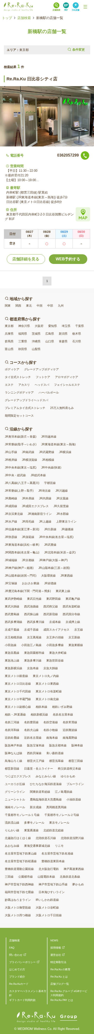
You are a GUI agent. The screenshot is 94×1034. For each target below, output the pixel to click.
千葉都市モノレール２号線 (61, 815)
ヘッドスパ (42, 384)
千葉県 (79, 326)
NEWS (54, 940)
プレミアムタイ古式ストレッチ (25, 408)
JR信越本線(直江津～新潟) (22, 529)
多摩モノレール (34, 822)
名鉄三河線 (12, 722)
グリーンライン (15, 791)
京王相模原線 (13, 637)
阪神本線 (77, 745)
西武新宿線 (50, 614)
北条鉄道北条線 (70, 876)
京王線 (78, 629)
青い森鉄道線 (55, 753)
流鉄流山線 (12, 822)
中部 (50, 305)
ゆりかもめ (68, 776)
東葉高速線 (31, 830)
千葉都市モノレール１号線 (22, 815)
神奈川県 (24, 326)
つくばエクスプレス (18, 776)
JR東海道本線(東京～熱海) (58, 444)
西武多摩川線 (35, 622)
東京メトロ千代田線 (18, 691)
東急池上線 (12, 660)
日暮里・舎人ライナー (38, 768)
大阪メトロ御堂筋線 (18, 907)
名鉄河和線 (12, 730)
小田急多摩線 (55, 645)
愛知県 (52, 326)
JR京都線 (28, 560)
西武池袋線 (31, 606)
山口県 (49, 341)
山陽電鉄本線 (46, 876)
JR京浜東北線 (14, 514)
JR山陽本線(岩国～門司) (20, 575)
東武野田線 (53, 598)
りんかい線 (12, 830)
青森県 (63, 341)
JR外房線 (28, 498)
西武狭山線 (31, 614)
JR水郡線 (62, 514)
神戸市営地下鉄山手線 (53, 884)
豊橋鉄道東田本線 (53, 861)
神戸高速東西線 (74, 869)
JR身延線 (28, 537)
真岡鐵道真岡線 (56, 807)
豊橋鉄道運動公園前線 (19, 869)
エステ (9, 384)
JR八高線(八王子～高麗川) (22, 483)
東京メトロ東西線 (47, 683)
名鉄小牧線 (50, 730)
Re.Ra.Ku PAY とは (61, 1000)
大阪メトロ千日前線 (49, 915)
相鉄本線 (41, 707)
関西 (18, 305)
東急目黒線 (12, 653)
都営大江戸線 (35, 761)
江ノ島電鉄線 (63, 791)
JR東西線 (66, 575)
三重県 (22, 341)
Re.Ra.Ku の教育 (60, 969)
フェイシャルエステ (67, 384)
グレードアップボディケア (41, 369)
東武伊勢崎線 (13, 598)
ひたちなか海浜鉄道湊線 (46, 784)
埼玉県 (66, 326)
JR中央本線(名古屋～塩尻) (56, 537)
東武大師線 (12, 606)
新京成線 (35, 807)
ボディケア (12, 369)
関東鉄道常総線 (40, 791)
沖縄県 (36, 341)
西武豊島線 (12, 614)
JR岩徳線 (50, 583)
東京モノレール (59, 822)
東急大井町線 (58, 653)
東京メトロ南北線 (47, 699)
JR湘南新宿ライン (40, 514)
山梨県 (36, 349)
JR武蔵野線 (46, 452)
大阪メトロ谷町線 (47, 907)
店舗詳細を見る (25, 259)
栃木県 (76, 333)
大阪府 (39, 326)
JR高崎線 (11, 498)
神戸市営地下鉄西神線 (19, 884)
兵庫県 (9, 333)
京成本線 (55, 622)
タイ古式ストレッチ (18, 377)
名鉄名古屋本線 (63, 714)
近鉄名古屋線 (32, 737)
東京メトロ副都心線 (18, 707)
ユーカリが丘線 (15, 784)
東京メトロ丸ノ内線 (46, 676)
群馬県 (9, 341)
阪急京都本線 (58, 745)
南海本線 (52, 737)
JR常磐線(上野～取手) (19, 490)
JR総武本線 (38, 475)
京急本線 (33, 668)
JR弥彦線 (11, 537)
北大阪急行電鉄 (49, 869)
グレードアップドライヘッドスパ (26, 400)
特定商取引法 (58, 962)
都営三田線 (75, 761)
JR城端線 (11, 560)
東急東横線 (75, 645)
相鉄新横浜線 (39, 714)
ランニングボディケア (19, 392)
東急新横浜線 (13, 668)
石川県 (76, 341)
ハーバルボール (49, 392)
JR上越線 (45, 521)
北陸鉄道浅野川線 (72, 838)
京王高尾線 (34, 637)
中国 (39, 305)
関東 (8, 305)
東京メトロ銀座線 (16, 676)
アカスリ (24, 384)
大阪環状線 (48, 575)
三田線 (9, 876)
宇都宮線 (50, 483)
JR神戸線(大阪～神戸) (53, 560)
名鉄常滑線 (70, 722)
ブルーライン (75, 784)
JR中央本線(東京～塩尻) (20, 467)
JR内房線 (45, 498)
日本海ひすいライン (52, 892)
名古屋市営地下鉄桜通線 (21, 861)
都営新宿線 (12, 768)
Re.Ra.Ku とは (59, 976)
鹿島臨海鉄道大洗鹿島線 (46, 799)
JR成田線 (11, 506)
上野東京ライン (66, 521)
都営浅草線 (56, 761)
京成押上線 (73, 622)
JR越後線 (67, 529)
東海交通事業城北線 (37, 846)
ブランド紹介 (17, 976)
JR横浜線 (65, 452)
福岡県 (22, 333)
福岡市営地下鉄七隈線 (19, 892)
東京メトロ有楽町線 (49, 691)
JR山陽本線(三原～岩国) (54, 568)
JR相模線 (48, 460)
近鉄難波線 (70, 730)
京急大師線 (50, 668)
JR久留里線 (61, 506)
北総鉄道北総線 (53, 830)
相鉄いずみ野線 (62, 707)
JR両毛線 (28, 521)
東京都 (9, 326)
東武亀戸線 (73, 598)
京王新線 (74, 637)
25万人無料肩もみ (62, 408)
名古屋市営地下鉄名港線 (57, 853)
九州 (61, 305)
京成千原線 (31, 629)
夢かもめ (78, 884)
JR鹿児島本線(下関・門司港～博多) (28, 591)
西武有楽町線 (71, 606)
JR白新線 (50, 529)
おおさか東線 (30, 583)
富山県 (9, 349)
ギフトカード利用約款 (22, 1000)
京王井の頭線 (55, 637)
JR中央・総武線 (15, 475)
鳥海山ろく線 (13, 761)
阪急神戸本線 (13, 745)
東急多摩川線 (32, 660)
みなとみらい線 (46, 776)
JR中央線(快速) (51, 467)
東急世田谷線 (55, 660)
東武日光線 (34, 598)
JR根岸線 (11, 460)
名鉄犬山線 (31, 730)
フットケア (43, 377)
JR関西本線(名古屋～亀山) (22, 552)
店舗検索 (24, 18)
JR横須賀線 (29, 460)
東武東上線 (63, 591)
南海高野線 (70, 737)
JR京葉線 (62, 498)
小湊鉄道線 (74, 799)
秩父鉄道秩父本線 (69, 768)
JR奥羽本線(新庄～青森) (20, 436)
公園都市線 (25, 876)
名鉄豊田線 (31, 722)
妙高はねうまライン (18, 900)
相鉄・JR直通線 (15, 714)
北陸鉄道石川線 (46, 838)
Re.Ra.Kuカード (18, 983)
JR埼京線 (44, 490)
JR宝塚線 (11, 583)
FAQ (11, 947)
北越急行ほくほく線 (18, 838)
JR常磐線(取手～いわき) (20, 444)
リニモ (59, 846)
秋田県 (22, 349)
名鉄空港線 (50, 722)
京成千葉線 (12, 629)
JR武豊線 (50, 544)
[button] (47, 49)
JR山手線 (11, 452)
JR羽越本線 (48, 436)
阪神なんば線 (13, 753)
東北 (29, 305)
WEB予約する (68, 259)
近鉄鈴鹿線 (12, 737)
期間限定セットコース (19, 415)
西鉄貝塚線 (34, 753)
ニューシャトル (15, 799)
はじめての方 (17, 969)
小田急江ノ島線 (31, 645)
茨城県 (36, 333)
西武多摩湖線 (13, 622)
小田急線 (10, 645)
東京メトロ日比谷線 (18, 683)
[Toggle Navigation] (85, 7)
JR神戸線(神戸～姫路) (19, 568)
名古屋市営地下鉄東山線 (21, 853)
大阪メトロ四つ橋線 (18, 915)
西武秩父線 (50, 606)
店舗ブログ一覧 (59, 983)
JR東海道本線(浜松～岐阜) (22, 544)
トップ (7, 18)
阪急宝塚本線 (35, 745)
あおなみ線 (12, 846)
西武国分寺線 (71, 614)
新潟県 (63, 333)
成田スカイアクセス (56, 629)
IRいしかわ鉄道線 (47, 900)
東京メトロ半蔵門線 (18, 699)
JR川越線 (61, 490)
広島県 (49, 333)
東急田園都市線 (34, 653)
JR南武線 (28, 452)
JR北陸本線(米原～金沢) (60, 552)
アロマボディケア (66, 377)
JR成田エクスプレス (35, 506)
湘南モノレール (15, 807)
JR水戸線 (11, 521)
